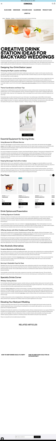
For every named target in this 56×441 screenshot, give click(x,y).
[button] (51, 175)
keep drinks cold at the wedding (29, 83)
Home (4, 18)
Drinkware (16, 10)
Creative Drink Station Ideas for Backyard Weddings (25, 18)
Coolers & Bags (27, 10)
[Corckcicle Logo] (28, 3)
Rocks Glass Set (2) (39, 197)
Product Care (47, 10)
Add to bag (6, 203)
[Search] (52, 3)
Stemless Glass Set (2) (24, 197)
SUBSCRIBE (37, 436)
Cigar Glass (5, 197)
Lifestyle (27, 13)
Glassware (37, 10)
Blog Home (7, 10)
